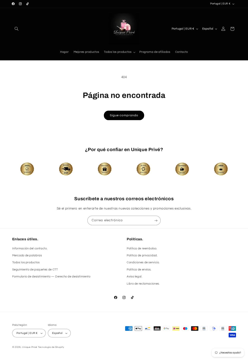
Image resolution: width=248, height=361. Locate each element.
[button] (16, 28)
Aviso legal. (134, 276)
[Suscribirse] (156, 220)
